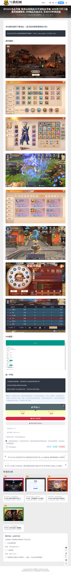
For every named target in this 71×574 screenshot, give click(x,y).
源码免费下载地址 (36, 423)
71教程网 (35, 569)
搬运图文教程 (30, 496)
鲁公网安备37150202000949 (42, 571)
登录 (61, 3)
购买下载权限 (36, 418)
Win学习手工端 (24, 441)
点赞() (63, 446)
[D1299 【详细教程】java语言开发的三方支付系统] (35, 484)
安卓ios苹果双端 (52, 441)
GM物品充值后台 (13, 441)
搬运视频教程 (38, 15)
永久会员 (52, 411)
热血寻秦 (61, 441)
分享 (50, 446)
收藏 (56, 446)
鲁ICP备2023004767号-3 (28, 571)
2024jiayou (12, 447)
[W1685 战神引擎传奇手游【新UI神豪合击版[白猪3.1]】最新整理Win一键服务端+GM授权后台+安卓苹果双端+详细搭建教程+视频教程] (13, 484)
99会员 (23, 411)
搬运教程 (30, 15)
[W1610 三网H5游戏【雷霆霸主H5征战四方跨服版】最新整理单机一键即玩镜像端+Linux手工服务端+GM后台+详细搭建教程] (13, 514)
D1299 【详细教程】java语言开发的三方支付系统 (35, 499)
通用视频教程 (9, 443)
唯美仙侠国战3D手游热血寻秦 (38, 441)
